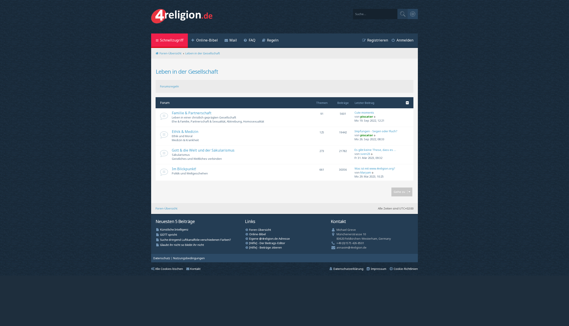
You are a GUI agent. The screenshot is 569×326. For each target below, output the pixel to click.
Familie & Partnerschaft (191, 113)
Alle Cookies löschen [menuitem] (169, 269)
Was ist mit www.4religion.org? (375, 168)
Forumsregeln (169, 86)
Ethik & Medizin (185, 131)
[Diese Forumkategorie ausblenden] (407, 103)
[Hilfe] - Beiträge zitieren (265, 247)
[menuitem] (204, 41)
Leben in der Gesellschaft (187, 71)
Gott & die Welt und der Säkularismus (203, 150)
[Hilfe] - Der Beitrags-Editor (267, 243)
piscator (366, 117)
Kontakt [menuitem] (195, 269)
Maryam (365, 172)
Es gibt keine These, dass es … (375, 150)
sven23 (365, 154)
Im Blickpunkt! (184, 168)
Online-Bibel (257, 234)
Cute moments (364, 113)
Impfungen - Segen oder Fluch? (376, 131)
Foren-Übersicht (166, 208)
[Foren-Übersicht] (182, 17)
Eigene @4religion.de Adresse (269, 239)
